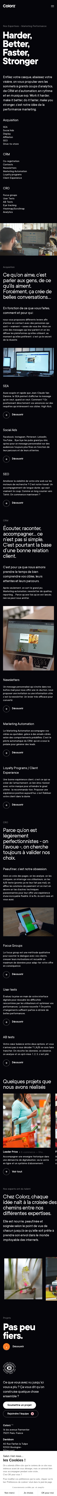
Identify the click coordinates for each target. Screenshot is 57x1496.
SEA (5, 127)
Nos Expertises (11, 26)
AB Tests (8, 202)
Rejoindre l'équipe (18, 1413)
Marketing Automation (15, 171)
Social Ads (8, 130)
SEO (5, 140)
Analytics (8, 212)
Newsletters (9, 168)
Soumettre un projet (19, 1405)
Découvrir (17, 414)
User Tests (8, 198)
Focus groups (10, 195)
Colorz (9, 6)
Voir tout (17, 1171)
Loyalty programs (12, 174)
